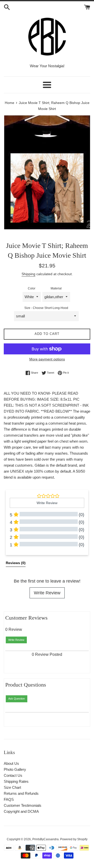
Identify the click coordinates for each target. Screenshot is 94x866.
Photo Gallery (15, 769)
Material (56, 288)
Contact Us (13, 775)
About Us (11, 763)
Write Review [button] (47, 503)
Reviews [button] (16, 563)
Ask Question (16, 698)
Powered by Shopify (73, 839)
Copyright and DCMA (21, 811)
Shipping (28, 274)
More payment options (47, 359)
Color (31, 288)
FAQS (9, 799)
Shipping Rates (16, 781)
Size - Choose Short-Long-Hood (46, 308)
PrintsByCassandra (45, 839)
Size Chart (12, 787)
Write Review (47, 592)
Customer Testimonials (22, 805)
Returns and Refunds (21, 793)
